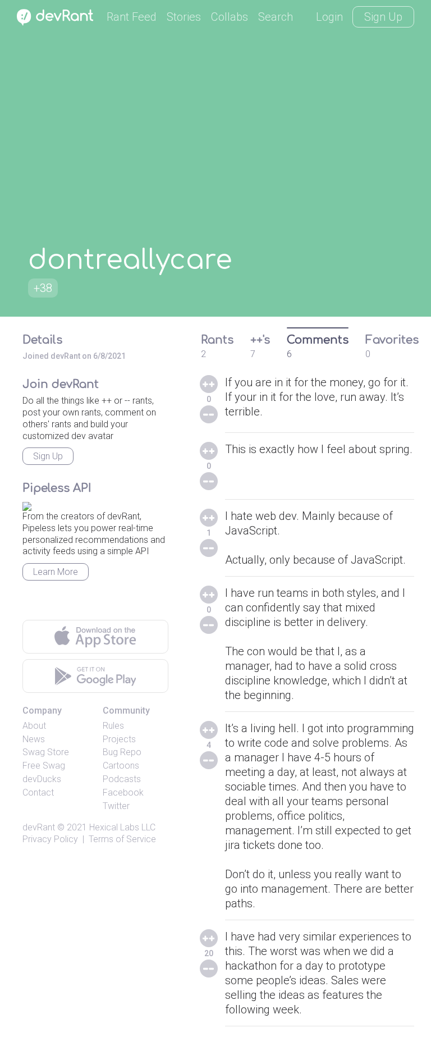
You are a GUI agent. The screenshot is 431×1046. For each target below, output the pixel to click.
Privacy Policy (50, 839)
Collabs (229, 17)
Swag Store (45, 752)
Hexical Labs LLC (122, 827)
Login (329, 17)
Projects (119, 739)
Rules (113, 725)
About (34, 725)
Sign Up (383, 17)
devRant (38, 827)
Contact (38, 792)
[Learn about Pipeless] (26, 504)
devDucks (41, 779)
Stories (184, 17)
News (33, 739)
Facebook (123, 792)
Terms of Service (122, 839)
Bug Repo (122, 752)
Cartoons (121, 765)
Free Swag (43, 765)
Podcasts (122, 779)
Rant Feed (132, 17)
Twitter (116, 806)
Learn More (55, 572)
